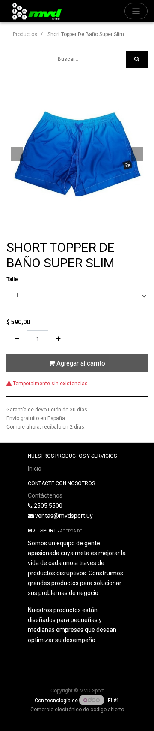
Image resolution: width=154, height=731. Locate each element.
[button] (17, 154)
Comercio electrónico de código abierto (77, 710)
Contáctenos (45, 495)
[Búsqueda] (137, 59)
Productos (25, 34)
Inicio (34, 468)
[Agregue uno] (58, 338)
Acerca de (71, 531)
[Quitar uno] (16, 338)
